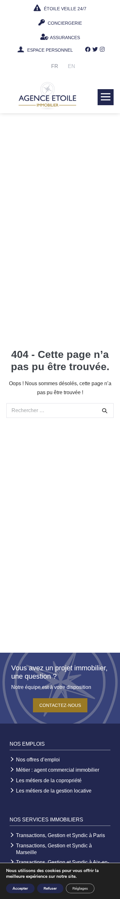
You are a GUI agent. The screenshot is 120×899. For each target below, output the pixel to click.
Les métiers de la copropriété (49, 780)
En (71, 66)
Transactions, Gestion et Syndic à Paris (60, 835)
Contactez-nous (60, 705)
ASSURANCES (65, 37)
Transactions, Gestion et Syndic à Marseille (54, 849)
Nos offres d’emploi (38, 759)
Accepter (20, 888)
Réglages (80, 888)
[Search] (104, 410)
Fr (54, 66)
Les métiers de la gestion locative (54, 790)
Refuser (50, 888)
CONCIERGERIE (64, 23)
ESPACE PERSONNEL (50, 50)
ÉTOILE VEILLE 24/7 (64, 8)
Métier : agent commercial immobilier (57, 770)
